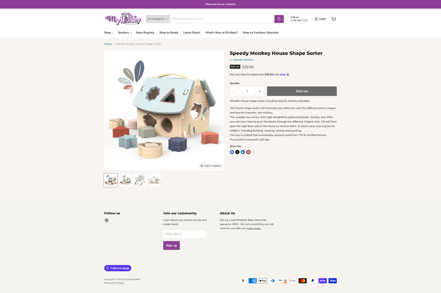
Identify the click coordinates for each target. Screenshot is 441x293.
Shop (107, 33)
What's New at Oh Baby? (221, 33)
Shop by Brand (168, 33)
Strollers (124, 33)
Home (108, 44)
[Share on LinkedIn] (243, 152)
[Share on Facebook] (232, 152)
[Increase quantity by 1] (259, 91)
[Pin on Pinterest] (248, 152)
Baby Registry (145, 33)
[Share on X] (237, 152)
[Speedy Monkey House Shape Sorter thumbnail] (110, 180)
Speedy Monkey (243, 60)
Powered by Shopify (114, 283)
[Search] (279, 19)
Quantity (234, 83)
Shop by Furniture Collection (261, 33)
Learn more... (254, 228)
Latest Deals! (191, 33)
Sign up (171, 245)
